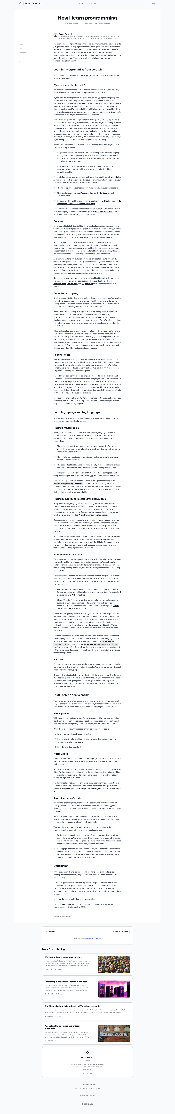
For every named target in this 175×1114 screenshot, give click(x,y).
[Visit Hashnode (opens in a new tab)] (87, 1104)
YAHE (97, 384)
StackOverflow (98, 317)
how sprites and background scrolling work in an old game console (87, 790)
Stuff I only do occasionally (26, 87)
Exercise (22, 57)
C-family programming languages (92, 515)
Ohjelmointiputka (64, 904)
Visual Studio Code (99, 193)
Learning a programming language (26, 66)
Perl (91, 475)
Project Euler (87, 283)
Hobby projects (24, 62)
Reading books (24, 90)
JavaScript (116, 177)
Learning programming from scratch (25, 48)
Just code (22, 85)
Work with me (91, 3)
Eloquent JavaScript (104, 211)
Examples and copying (26, 60)
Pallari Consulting (33, 3)
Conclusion (21, 101)
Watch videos (23, 93)
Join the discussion (121, 931)
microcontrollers (79, 103)
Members (78, 1088)
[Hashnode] (91, 1074)
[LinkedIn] (72, 34)
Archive (85, 1088)
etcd (61, 811)
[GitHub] (84, 1074)
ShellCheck (81, 608)
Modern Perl (73, 472)
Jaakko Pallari (64, 34)
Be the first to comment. (93, 938)
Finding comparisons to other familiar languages (27, 75)
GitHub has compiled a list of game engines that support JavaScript (89, 202)
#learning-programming (63, 916)
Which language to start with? (27, 53)
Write (153, 3)
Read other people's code (25, 97)
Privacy (91, 1088)
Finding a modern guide (27, 70)
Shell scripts (66, 608)
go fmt (64, 595)
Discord (83, 193)
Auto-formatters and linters (26, 81)
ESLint (115, 605)
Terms (98, 1088)
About (81, 3)
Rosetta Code (102, 539)
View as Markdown (104, 24)
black (83, 595)
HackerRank (72, 283)
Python (74, 595)
